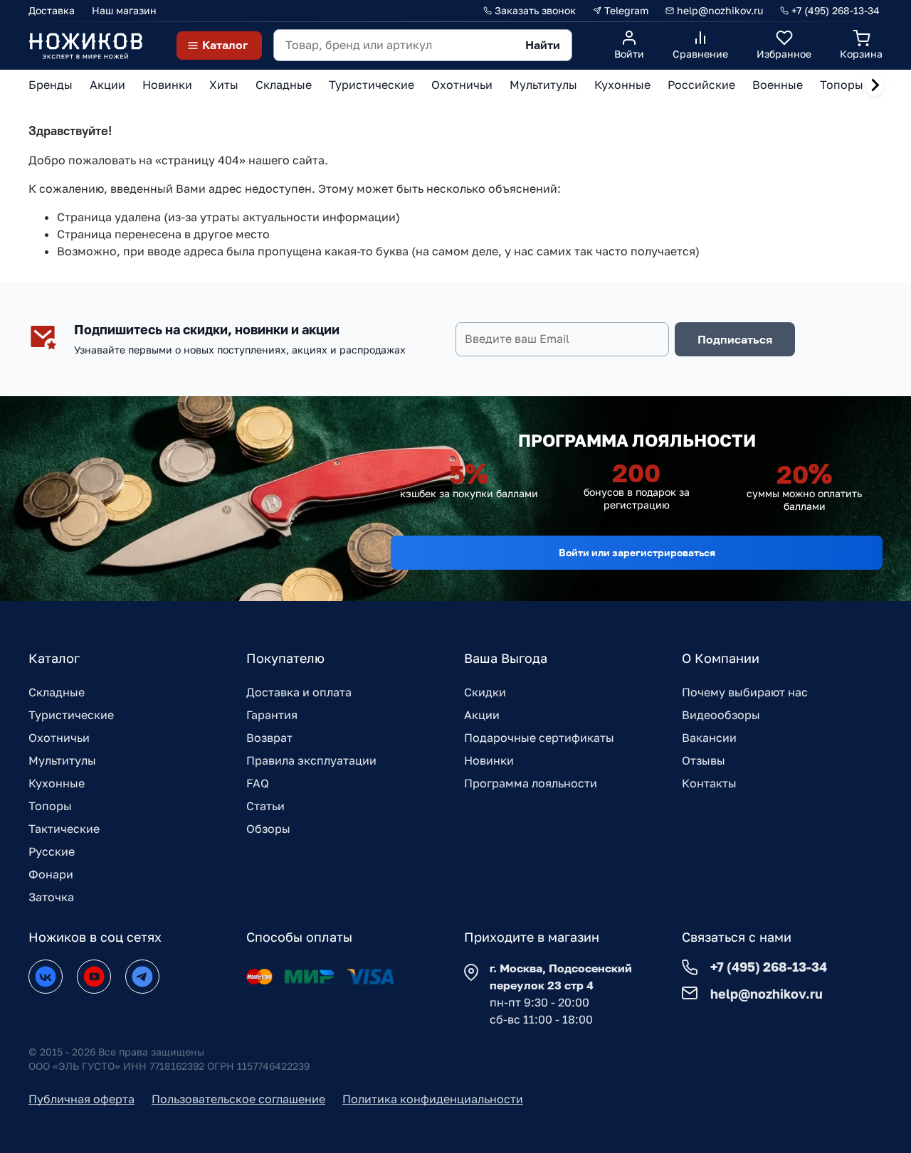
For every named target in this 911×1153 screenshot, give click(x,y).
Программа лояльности (530, 783)
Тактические (64, 829)
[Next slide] (874, 85)
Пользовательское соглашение (238, 1099)
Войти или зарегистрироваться (637, 552)
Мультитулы (62, 760)
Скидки (485, 692)
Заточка (51, 897)
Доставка (51, 10)
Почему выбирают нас (745, 692)
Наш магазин (124, 10)
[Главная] (85, 45)
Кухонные (56, 783)
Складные (56, 692)
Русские (51, 851)
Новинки (489, 760)
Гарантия (271, 715)
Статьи (265, 806)
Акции (482, 715)
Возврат (269, 737)
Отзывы (703, 760)
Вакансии (709, 737)
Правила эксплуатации (311, 760)
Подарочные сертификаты (539, 737)
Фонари (50, 874)
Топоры (50, 806)
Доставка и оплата (299, 692)
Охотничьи (59, 737)
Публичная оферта (81, 1099)
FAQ (257, 783)
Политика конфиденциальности (432, 1099)
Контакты (709, 783)
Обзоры (268, 829)
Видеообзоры (721, 715)
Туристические (71, 715)
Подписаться (734, 339)
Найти (542, 45)
